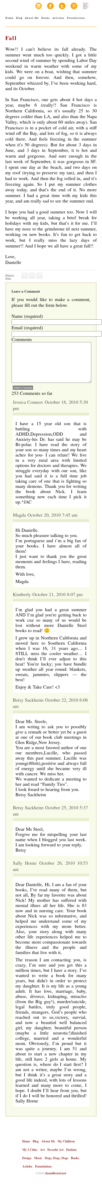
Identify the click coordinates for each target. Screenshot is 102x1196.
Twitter (62, 6)
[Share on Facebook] (25, 276)
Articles (58, 18)
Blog (19, 18)
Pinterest (74, 6)
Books (45, 18)
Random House (85, 6)
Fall (11, 37)
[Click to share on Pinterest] (39, 276)
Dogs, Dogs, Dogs (56, 1158)
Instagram (38, 6)
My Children (66, 1141)
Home (9, 18)
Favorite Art (55, 1149)
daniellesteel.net (55, 1173)
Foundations (76, 18)
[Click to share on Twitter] (32, 276)
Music (38, 1158)
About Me (32, 18)
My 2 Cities (29, 1149)
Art (42, 1149)
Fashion (71, 1149)
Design (26, 1158)
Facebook (50, 6)
